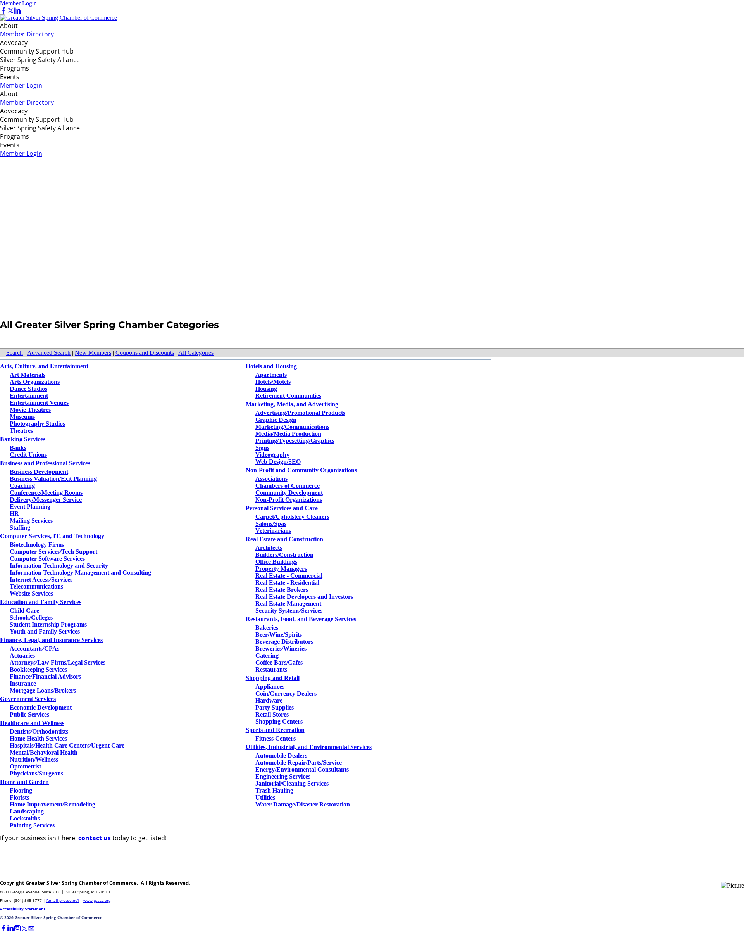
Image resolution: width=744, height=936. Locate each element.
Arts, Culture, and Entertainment (44, 366)
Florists (19, 797)
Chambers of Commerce (287, 485)
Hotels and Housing (271, 366)
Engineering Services (282, 776)
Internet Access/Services (41, 579)
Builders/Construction (284, 554)
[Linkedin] (17, 10)
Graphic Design (275, 419)
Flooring (21, 790)
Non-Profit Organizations (288, 499)
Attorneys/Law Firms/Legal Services (57, 662)
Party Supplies (274, 707)
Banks (18, 447)
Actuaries (22, 655)
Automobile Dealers (281, 755)
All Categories (196, 352)
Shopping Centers (279, 721)
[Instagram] (17, 928)
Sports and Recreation (275, 730)
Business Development (39, 471)
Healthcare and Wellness (32, 723)
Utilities (265, 797)
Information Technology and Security (59, 565)
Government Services (28, 699)
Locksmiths (25, 818)
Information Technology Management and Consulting (80, 572)
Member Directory (27, 34)
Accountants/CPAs (34, 648)
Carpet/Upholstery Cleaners (292, 516)
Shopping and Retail (273, 678)
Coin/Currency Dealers (286, 693)
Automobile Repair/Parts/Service (298, 762)
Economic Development (41, 707)
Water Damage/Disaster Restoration (302, 804)
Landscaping (27, 811)
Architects (268, 547)
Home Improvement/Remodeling (52, 804)
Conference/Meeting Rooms (46, 492)
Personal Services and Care (282, 508)
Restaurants (271, 669)
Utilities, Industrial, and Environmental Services (309, 747)
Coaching (22, 485)
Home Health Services (38, 738)
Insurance (23, 683)
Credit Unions (28, 454)
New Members (93, 352)
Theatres (21, 430)
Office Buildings (276, 561)
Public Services (29, 714)
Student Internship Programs (48, 624)
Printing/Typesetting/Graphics (294, 440)
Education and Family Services (40, 602)
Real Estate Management (288, 603)
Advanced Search (49, 352)
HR (14, 513)
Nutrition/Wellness (34, 759)
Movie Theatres (30, 409)
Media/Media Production (288, 433)
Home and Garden (24, 782)
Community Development (289, 492)
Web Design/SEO (278, 461)
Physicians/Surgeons (36, 773)
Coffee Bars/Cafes (279, 662)
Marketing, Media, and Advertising (292, 404)
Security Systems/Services (288, 610)
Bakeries (266, 627)
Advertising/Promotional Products (300, 412)
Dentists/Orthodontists (39, 731)
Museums (22, 416)
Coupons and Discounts (144, 352)
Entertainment (29, 395)
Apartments (271, 374)
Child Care (24, 610)
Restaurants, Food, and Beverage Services (301, 619)
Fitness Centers (275, 738)
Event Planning (30, 506)
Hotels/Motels (273, 381)
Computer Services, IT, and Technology (52, 536)
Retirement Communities (288, 395)
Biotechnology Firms (37, 544)
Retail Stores (272, 714)
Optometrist (25, 766)
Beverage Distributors (284, 641)
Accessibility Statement (22, 909)
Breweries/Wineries (281, 648)
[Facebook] (3, 10)
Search (14, 352)
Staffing (20, 527)
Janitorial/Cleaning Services (292, 783)
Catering (267, 655)
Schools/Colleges (31, 617)
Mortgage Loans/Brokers (43, 690)
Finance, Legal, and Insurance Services (51, 640)
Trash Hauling (274, 790)
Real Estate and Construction (284, 539)
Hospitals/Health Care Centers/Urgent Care (67, 745)
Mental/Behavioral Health (44, 752)
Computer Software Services (47, 558)
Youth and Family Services (45, 631)
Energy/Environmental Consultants (302, 769)
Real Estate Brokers (281, 589)
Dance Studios (28, 388)
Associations (271, 478)
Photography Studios (37, 423)
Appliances (269, 686)
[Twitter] (10, 10)
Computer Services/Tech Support (53, 551)
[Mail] (31, 928)
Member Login (18, 3)
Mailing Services (31, 520)
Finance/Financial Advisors (45, 676)
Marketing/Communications (292, 426)
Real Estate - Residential (287, 582)
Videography (272, 454)
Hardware (268, 700)
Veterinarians (273, 530)
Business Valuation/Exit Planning (53, 478)
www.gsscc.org (96, 900)
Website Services (31, 593)
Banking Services (22, 439)
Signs (262, 447)
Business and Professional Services (45, 463)
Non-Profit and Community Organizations (301, 470)
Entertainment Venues (39, 402)
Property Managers (281, 568)
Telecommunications (36, 586)
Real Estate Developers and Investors (304, 596)
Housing (266, 388)
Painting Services (32, 825)
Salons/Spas (270, 523)
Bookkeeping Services (38, 669)
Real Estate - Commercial (288, 575)
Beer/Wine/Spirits (278, 634)
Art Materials (27, 374)
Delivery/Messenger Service (46, 499)
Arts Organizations (35, 381)
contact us (94, 838)
